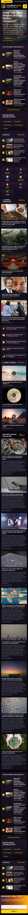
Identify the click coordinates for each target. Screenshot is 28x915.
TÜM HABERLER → (22, 435)
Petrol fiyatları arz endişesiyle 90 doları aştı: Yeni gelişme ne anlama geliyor (14, 642)
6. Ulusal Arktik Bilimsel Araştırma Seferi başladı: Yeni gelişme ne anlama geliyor (13, 715)
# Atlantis (5, 128)
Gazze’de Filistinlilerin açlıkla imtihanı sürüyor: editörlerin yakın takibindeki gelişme (12, 458)
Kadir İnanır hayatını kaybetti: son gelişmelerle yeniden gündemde (11, 295)
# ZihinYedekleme (18, 125)
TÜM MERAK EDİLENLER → (14, 109)
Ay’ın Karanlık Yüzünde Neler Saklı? (12, 404)
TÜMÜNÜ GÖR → (22, 201)
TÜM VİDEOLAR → (21, 362)
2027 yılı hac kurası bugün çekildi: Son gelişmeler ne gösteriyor (12, 569)
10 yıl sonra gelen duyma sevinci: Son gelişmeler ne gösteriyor (12, 752)
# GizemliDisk (17, 121)
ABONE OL (14, 911)
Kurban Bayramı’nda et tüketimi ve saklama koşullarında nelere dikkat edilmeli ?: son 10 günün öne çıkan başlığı (14, 223)
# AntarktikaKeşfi (7, 121)
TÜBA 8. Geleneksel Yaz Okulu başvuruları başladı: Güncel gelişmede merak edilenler (13, 606)
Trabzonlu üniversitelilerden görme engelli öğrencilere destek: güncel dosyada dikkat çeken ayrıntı (13, 319)
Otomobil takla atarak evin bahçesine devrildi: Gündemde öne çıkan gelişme (12, 679)
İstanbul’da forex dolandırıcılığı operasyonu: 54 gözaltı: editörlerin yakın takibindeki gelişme (14, 532)
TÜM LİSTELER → (21, 134)
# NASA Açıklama (7, 125)
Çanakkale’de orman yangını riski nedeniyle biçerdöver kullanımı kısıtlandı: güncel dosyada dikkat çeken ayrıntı (13, 248)
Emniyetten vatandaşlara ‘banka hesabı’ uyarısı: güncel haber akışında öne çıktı (12, 495)
